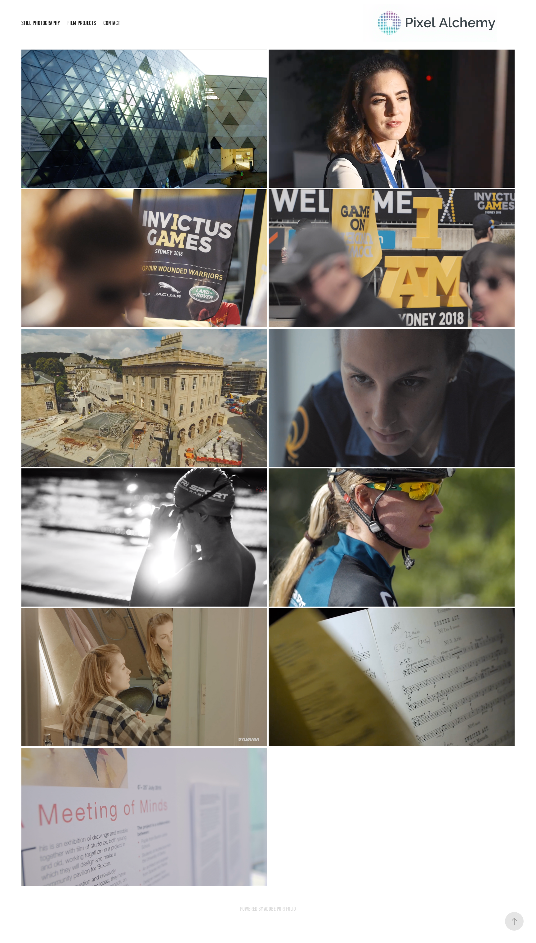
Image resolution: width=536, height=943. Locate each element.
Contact (111, 23)
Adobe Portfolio (280, 909)
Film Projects (81, 23)
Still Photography (40, 23)
